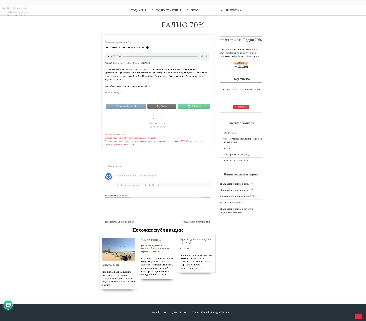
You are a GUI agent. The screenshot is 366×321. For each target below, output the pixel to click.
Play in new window (122, 63)
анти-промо (116, 141)
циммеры (118, 144)
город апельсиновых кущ (143, 141)
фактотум (197, 141)
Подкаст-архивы (168, 10)
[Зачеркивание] (130, 185)
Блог (194, 10)
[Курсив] (122, 185)
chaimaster (151, 138)
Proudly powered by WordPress (169, 312)
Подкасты (138, 10)
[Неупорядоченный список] (138, 185)
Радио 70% (183, 24)
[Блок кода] (146, 185)
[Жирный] (118, 185)
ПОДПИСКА (233, 10)
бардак (126, 141)
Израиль (161, 141)
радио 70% (180, 141)
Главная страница (115, 42)
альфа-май (229, 132)
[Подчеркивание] (126, 185)
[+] (157, 185)
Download (138, 63)
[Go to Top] (358, 316)
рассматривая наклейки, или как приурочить (242, 140)
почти (227, 148)
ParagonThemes (220, 312)
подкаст (169, 141)
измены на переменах (236, 160)
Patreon (108, 92)
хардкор (108, 144)
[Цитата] (142, 185)
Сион (188, 141)
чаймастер (129, 144)
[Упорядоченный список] (134, 185)
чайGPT (248, 183)
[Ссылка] (150, 185)
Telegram (118, 92)
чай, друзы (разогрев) (236, 154)
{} (153, 185)
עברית (212, 10)
